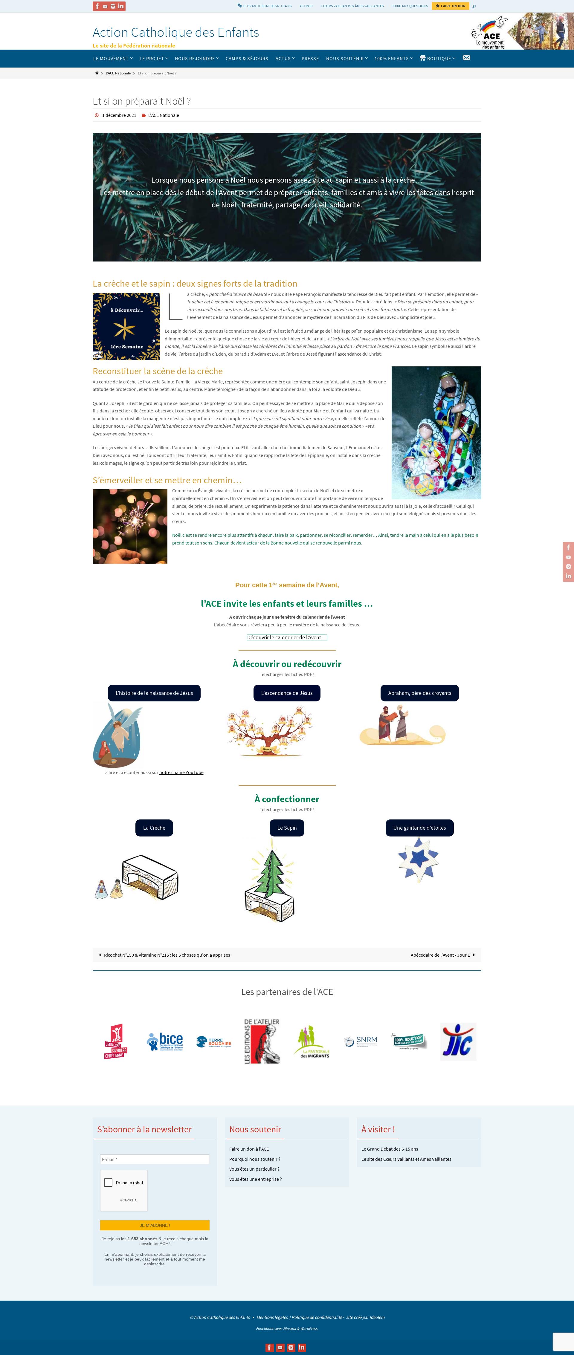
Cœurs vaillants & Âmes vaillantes (352, 6)
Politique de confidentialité (316, 1317)
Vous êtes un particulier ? (254, 1169)
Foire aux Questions (410, 6)
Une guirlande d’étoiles (419, 827)
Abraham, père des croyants (419, 692)
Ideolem (377, 1317)
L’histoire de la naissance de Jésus (154, 692)
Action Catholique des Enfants (176, 32)
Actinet (306, 6)
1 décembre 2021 (119, 115)
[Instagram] (113, 6)
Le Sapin (287, 827)
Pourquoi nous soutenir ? (254, 1159)
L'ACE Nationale (118, 73)
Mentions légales (272, 1317)
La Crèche (154, 827)
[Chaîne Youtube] (105, 6)
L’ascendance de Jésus (287, 692)
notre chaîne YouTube (181, 772)
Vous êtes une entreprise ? (255, 1179)
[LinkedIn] (121, 6)
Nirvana (289, 1328)
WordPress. (309, 1328)
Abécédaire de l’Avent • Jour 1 (441, 955)
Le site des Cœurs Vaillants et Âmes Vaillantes (406, 1159)
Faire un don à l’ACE (249, 1149)
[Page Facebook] (97, 6)
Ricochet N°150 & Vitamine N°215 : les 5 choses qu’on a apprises (166, 955)
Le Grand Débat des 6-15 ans (389, 1149)
